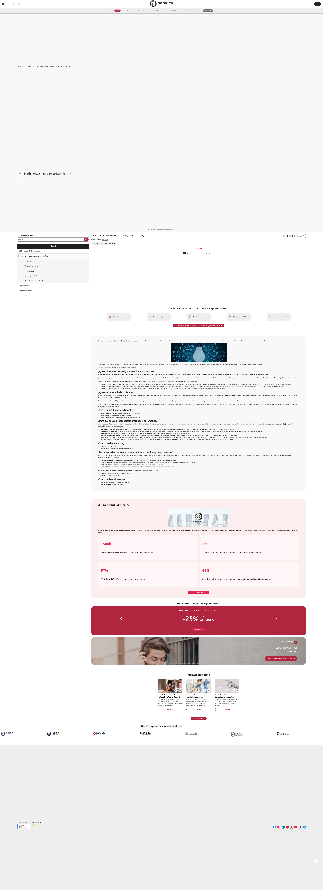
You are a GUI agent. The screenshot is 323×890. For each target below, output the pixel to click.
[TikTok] (300, 828)
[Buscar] (86, 239)
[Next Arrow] (276, 618)
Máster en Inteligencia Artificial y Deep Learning (115, 482)
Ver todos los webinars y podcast (280, 658)
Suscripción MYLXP (171, 10)
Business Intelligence (33, 266)
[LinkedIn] (283, 828)
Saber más (198, 629)
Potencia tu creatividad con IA (110, 475)
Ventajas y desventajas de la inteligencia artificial (115, 473)
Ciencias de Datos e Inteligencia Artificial (34, 256)
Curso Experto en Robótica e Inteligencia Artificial (116, 415)
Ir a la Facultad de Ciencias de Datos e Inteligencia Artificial (198, 326)
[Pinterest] (287, 828)
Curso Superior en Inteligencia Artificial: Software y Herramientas (120, 413)
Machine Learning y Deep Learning (37, 281)
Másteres (129, 10)
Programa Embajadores (190, 10)
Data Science (30, 271)
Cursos (115, 10)
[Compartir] (176, 690)
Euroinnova (20, 66)
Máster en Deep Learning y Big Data (112, 484)
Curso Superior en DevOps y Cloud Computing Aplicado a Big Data (120, 417)
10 (212, 253)
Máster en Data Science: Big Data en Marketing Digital (117, 448)
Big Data (29, 261)
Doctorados (155, 10)
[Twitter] (291, 828)
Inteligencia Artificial (33, 276)
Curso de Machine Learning (109, 446)
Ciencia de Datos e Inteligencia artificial (37, 66)
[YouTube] (295, 828)
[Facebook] (274, 828)
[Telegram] (304, 828)
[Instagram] (278, 828)
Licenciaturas (142, 10)
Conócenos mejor (198, 592)
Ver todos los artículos (198, 718)
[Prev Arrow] (121, 618)
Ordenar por (298, 236)
